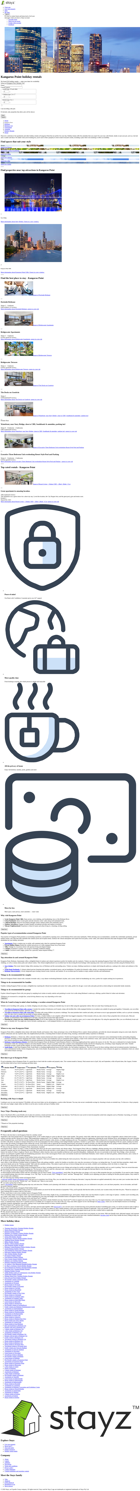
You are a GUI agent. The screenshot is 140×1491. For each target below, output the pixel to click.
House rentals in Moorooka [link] (13, 1365)
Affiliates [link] (7, 1462)
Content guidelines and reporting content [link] (17, 1471)
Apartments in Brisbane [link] (12, 1372)
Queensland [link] (8, 127)
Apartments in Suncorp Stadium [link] (14, 1349)
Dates (2, 85)
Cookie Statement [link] (10, 1469)
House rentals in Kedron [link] (12, 1397)
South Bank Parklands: (12, 969)
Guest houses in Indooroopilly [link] (14, 1379)
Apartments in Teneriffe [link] (12, 1377)
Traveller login (12, 19)
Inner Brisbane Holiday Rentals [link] (14, 1245)
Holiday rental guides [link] (11, 1451)
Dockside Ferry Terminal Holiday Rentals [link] (17, 1269)
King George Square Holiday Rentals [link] (16, 1259)
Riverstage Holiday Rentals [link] (13, 1255)
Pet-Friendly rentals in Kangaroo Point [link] (16, 1360)
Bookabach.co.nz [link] (10, 1484)
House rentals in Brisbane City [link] (14, 1341)
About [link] (6, 1459)
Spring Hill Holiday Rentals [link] (13, 1237)
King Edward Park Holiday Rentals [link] (15, 1278)
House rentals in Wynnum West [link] (14, 1344)
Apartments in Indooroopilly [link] (13, 1382)
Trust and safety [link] (9, 1448)
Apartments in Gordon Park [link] (13, 1322)
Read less (4, 929)
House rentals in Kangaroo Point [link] (14, 1363)
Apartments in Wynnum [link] (12, 1283)
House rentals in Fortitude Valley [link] (14, 1296)
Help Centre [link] (101, 1201)
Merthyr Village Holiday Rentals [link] (14, 1243)
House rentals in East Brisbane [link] (14, 1324)
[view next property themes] (3, 166)
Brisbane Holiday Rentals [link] (12, 1231)
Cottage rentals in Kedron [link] (12, 1394)
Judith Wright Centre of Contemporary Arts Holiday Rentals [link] (23, 1273)
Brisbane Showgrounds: (13, 971)
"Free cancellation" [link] (57, 1172)
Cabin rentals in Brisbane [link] (12, 1373)
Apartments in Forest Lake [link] (13, 1315)
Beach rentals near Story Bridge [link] (14, 1320)
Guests (3, 87)
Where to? (4, 83)
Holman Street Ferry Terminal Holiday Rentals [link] (19, 1276)
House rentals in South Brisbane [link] (14, 1310)
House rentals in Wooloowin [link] (13, 1303)
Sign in (7, 14)
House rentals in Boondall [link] (12, 1384)
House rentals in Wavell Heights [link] (14, 1389)
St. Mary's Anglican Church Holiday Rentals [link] (18, 1266)
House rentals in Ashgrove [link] (12, 1317)
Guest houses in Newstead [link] (12, 1353)
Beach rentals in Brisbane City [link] (14, 1343)
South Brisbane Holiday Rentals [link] (14, 1249)
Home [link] (6, 120)
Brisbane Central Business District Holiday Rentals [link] (20, 1247)
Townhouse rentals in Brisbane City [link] (15, 1339)
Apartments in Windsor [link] (11, 1392)
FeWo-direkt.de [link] (9, 1482)
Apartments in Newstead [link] (12, 1351)
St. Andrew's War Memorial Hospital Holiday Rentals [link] (21, 1264)
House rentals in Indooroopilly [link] (14, 1380)
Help (6, 10)
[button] (70, 1221)
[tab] (9, 1225)
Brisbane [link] (7, 124)
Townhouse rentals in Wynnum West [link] (16, 1346)
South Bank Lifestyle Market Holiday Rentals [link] (18, 1238)
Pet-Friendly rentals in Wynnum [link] (14, 1286)
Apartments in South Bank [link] (13, 1390)
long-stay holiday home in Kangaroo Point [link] (15, 1179)
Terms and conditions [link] (11, 1466)
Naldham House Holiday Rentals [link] (14, 1240)
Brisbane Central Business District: (16, 1042)
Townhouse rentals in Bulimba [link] (14, 1355)
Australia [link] (7, 129)
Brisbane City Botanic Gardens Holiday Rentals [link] (19, 1233)
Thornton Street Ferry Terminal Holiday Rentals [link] (19, 1228)
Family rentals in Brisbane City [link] (14, 1337)
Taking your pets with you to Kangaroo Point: (20, 1016)
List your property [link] (10, 1444)
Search (3, 117)
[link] (24, 25)
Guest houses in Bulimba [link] (12, 1358)
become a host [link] (104, 1215)
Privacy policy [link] (9, 1468)
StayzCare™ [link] (58, 1207)
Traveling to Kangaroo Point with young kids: (20, 1012)
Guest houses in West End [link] (12, 1302)
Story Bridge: (9, 966)
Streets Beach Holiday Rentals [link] (14, 1230)
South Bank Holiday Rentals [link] (13, 1274)
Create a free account (14, 23)
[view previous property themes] (1, 166)
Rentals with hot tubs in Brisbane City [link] (16, 1336)
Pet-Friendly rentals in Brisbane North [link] (16, 1279)
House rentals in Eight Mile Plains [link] (15, 1300)
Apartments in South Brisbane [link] (14, 1308)
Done (3, 115)
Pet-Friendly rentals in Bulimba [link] (14, 1356)
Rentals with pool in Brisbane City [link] (15, 1327)
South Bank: (9, 1047)
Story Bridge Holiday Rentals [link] (13, 1254)
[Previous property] (1, 463)
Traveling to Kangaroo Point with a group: (19, 1009)
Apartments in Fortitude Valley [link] (14, 1298)
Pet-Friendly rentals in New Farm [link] (15, 1293)
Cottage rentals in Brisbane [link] (13, 1370)
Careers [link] (7, 1461)
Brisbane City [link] (9, 126)
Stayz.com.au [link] (9, 1486)
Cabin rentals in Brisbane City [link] (14, 1331)
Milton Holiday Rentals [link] (12, 1242)
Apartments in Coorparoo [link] (12, 1385)
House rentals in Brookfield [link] (13, 1290)
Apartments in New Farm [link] (12, 1291)
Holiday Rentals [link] (9, 131)
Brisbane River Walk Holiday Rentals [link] (16, 1235)
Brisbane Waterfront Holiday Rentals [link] (16, 1262)
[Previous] (1, 274)
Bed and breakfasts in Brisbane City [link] (15, 1326)
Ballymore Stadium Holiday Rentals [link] (15, 1252)
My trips (7, 12)
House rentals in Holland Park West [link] (15, 1319)
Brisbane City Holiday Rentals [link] (14, 1261)
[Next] (3, 274)
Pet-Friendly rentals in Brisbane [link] (14, 1375)
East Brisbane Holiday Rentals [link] (14, 1257)
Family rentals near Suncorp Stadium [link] (16, 1348)
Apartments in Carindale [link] (12, 1281)
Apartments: (9, 943)
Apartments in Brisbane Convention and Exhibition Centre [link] (22, 1387)
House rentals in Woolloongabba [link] (14, 1312)
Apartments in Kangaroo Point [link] (14, 1361)
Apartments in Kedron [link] (11, 1396)
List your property (10, 9)
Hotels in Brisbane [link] (10, 1368)
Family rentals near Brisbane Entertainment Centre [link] (20, 1307)
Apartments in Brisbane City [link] (13, 1332)
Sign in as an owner (14, 21)
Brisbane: (8, 1037)
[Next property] (3, 463)
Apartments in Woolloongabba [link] (14, 1314)
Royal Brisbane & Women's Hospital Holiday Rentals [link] (21, 1267)
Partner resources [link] (10, 1449)
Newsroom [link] (8, 1464)
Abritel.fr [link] (7, 1481)
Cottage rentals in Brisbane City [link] (14, 1329)
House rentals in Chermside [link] (13, 1295)
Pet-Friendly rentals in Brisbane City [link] (15, 1334)
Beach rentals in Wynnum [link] (12, 1284)
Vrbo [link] (6, 1479)
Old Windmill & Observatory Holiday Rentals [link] (18, 1250)
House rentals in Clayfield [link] (12, 1288)
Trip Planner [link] (9, 1184)
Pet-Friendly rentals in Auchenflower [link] (16, 1305)
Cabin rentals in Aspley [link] (12, 1367)
